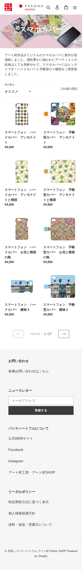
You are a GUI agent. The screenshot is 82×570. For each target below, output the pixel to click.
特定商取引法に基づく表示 (28, 502)
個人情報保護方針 (21, 513)
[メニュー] (74, 7)
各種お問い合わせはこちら (28, 371)
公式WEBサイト (20, 438)
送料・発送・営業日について (30, 524)
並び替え (10, 84)
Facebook (15, 450)
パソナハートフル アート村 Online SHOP (40, 551)
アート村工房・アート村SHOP (31, 472)
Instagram (15, 461)
